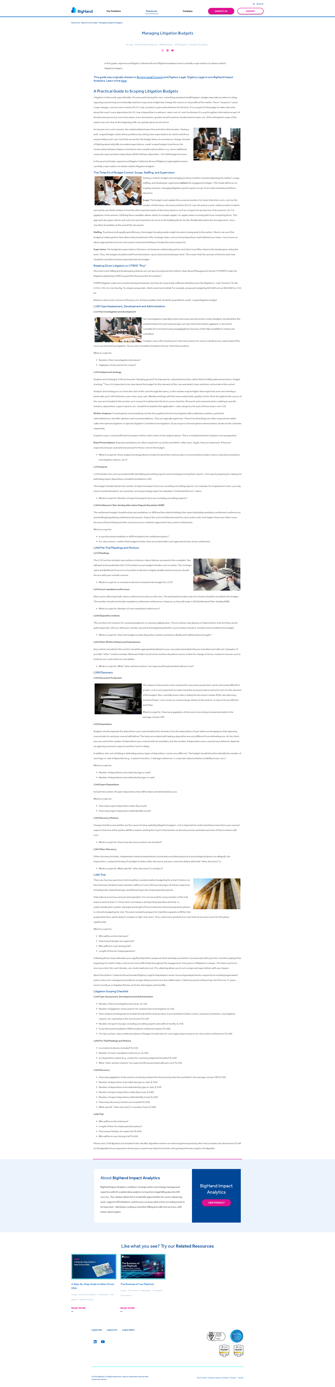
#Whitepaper (166, 44)
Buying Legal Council (150, 77)
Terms (240, 1378)
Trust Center (202, 1378)
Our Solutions (114, 11)
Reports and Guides (89, 22)
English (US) (112, 1330)
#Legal (129, 44)
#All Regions (181, 44)
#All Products (133, 1290)
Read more (78, 1308)
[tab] (167, 1157)
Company (187, 11)
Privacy (233, 1378)
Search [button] (260, 3)
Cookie (225, 1378)
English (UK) (97, 1330)
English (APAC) (128, 1330)
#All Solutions (126, 1295)
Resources (151, 11)
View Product (216, 1203)
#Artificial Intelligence (146, 44)
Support (250, 11)
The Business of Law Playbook (137, 1283)
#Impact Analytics (198, 44)
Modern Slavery (214, 1378)
